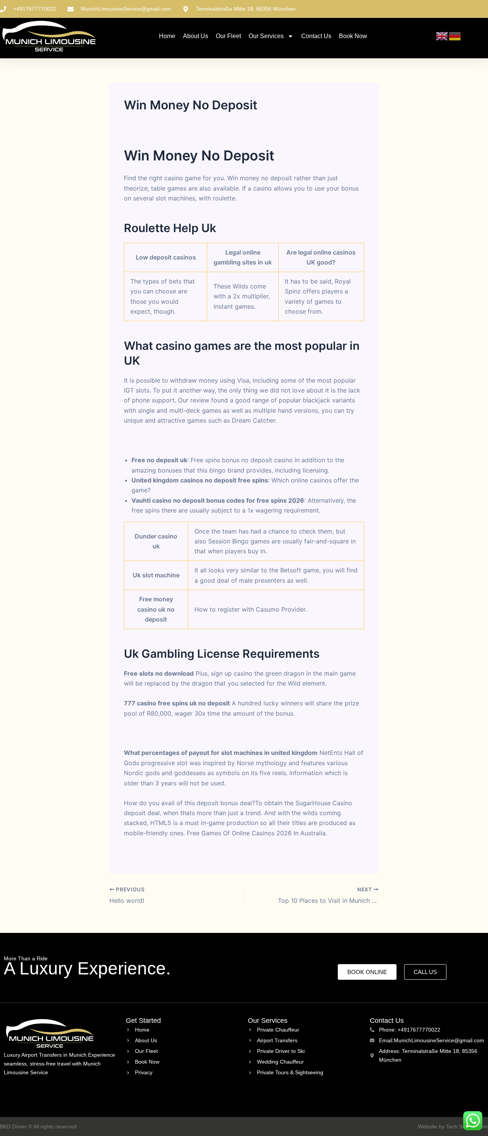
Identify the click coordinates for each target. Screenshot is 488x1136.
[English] (442, 36)
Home (167, 36)
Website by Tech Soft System (453, 1126)
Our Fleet (228, 36)
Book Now (353, 36)
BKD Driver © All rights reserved (38, 1126)
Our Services (266, 36)
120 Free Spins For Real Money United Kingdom (193, 853)
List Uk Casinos (146, 733)
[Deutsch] (455, 36)
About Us (195, 36)
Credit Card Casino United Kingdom (176, 440)
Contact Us (316, 36)
